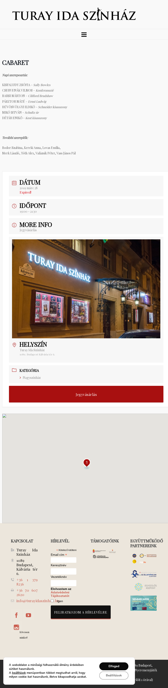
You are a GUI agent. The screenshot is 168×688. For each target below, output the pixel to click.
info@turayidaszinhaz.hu (38, 600)
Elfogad (113, 666)
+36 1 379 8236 (27, 581)
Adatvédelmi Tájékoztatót (60, 594)
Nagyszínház (32, 378)
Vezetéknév (59, 577)
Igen (60, 601)
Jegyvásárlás (28, 230)
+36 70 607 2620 (27, 592)
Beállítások (114, 675)
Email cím (59, 555)
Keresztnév (58, 565)
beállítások (19, 673)
